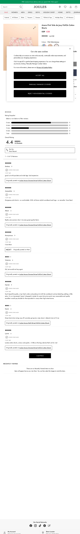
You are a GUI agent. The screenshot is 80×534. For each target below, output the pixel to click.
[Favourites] (65, 7)
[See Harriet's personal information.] (11, 285)
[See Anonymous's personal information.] (15, 235)
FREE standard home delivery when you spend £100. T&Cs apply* (40, 2)
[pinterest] (44, 525)
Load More (40, 356)
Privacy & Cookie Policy (44, 68)
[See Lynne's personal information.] (11, 333)
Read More (74, 86)
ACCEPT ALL (40, 75)
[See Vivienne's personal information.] (12, 260)
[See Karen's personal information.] (11, 309)
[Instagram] (35, 525)
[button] (40, 150)
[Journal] (49, 525)
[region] (40, 73)
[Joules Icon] (40, 7)
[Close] (70, 48)
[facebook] (31, 525)
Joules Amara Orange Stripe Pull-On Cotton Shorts (35, 180)
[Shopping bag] (76, 7)
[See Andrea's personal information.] (11, 166)
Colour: (44, 42)
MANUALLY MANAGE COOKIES (40, 84)
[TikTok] (40, 525)
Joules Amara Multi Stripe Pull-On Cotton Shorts (34, 323)
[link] (70, 7)
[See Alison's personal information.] (11, 211)
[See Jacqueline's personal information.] (14, 191)
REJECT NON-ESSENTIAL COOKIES (40, 94)
